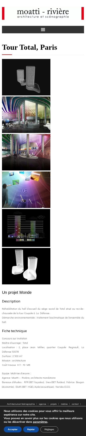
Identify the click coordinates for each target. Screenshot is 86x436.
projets (53, 403)
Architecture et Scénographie (21, 403)
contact (75, 403)
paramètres (40, 422)
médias (64, 403)
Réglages (49, 429)
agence (42, 403)
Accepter (13, 429)
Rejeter (31, 429)
